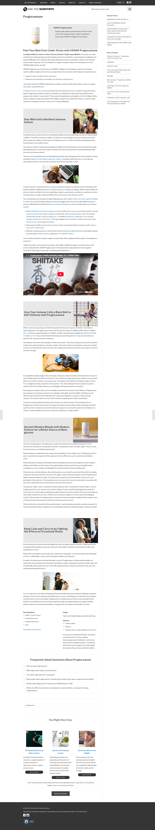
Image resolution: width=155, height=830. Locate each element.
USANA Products (112, 66)
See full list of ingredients (32, 629)
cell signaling (79, 336)
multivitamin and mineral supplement (43, 211)
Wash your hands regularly (82, 199)
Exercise (26, 594)
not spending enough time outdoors (49, 159)
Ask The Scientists (30, 2)
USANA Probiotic (67, 234)
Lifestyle (62, 2)
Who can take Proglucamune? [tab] (36, 666)
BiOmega (40, 228)
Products (72, 2)
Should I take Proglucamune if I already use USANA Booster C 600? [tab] (49, 684)
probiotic (46, 234)
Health (53, 2)
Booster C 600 (49, 219)
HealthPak (69, 217)
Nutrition (43, 2)
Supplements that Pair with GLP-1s (117, 19)
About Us (82, 2)
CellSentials (79, 217)
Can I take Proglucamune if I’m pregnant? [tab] (40, 675)
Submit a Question (95, 2)
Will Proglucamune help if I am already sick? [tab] (41, 670)
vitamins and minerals (33, 214)
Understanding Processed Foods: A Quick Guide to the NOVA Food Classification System (118, 31)
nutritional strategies (60, 204)
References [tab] (30, 705)
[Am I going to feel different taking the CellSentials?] (1, 415)
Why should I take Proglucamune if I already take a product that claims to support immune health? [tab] (60, 679)
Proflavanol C (37, 219)
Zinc (24, 333)
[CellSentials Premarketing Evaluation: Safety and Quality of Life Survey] (153, 415)
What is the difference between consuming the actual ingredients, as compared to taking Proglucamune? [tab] (57, 689)
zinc (55, 217)
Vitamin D (29, 222)
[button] (120, 2)
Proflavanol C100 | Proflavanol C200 (118, 97)
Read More (34, 772)
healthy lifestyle (30, 202)
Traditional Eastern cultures (33, 91)
